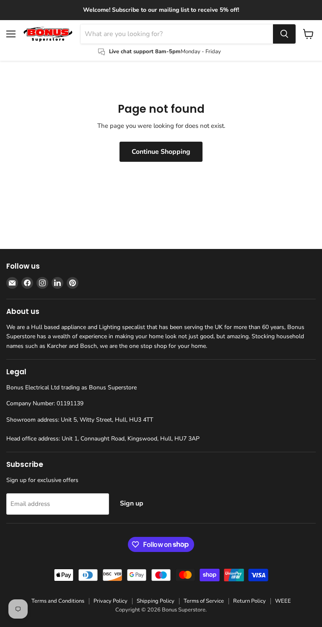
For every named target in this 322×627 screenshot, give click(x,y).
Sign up (131, 503)
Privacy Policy (110, 601)
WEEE (283, 601)
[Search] (284, 34)
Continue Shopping (161, 151)
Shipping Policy (155, 601)
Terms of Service (204, 601)
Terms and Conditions (57, 601)
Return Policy (249, 601)
